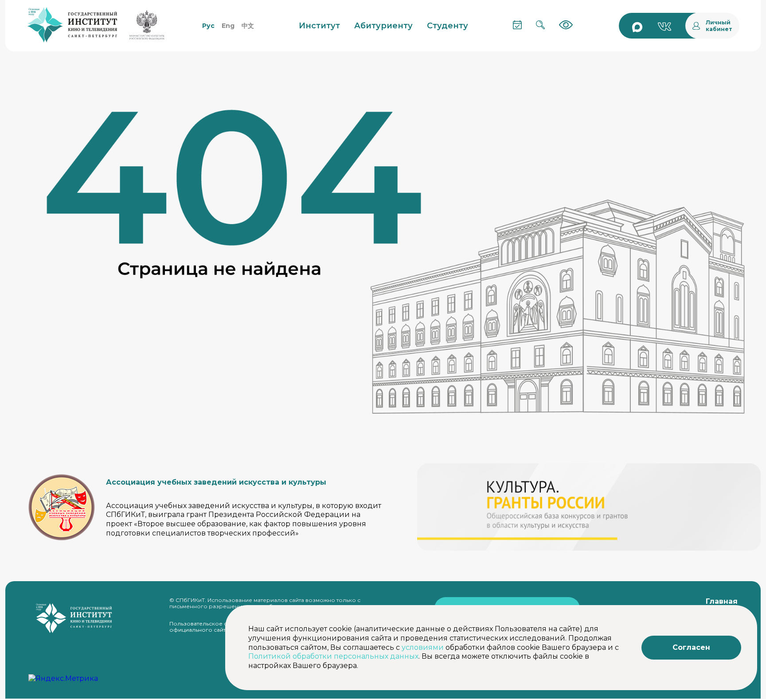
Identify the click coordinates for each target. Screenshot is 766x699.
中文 (248, 26)
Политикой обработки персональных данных (333, 656)
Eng (228, 26)
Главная (722, 601)
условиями (423, 647)
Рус (208, 26)
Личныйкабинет (719, 25)
